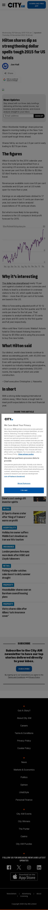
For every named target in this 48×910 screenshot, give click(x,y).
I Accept (24, 490)
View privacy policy (26, 454)
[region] (24, 455)
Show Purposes (24, 483)
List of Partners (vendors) (14, 476)
